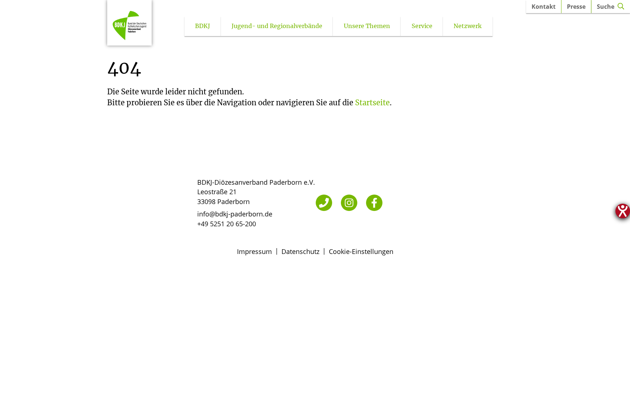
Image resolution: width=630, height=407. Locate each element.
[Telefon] (324, 203)
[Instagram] (349, 203)
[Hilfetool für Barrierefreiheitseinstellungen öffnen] (622, 211)
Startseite (372, 102)
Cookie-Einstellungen (361, 251)
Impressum (254, 251)
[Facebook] (374, 203)
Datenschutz (300, 251)
